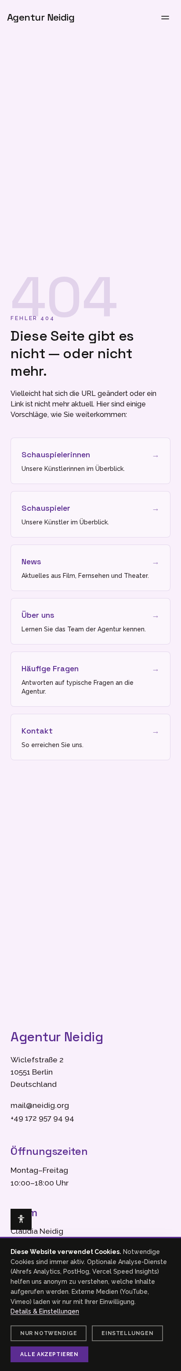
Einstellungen (127, 1333)
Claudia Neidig (37, 1231)
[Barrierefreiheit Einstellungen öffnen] (21, 1219)
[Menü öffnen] (165, 17)
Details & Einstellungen (45, 1311)
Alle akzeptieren (49, 1354)
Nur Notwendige (48, 1333)
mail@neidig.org (40, 1105)
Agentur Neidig (40, 17)
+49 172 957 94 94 (42, 1118)
